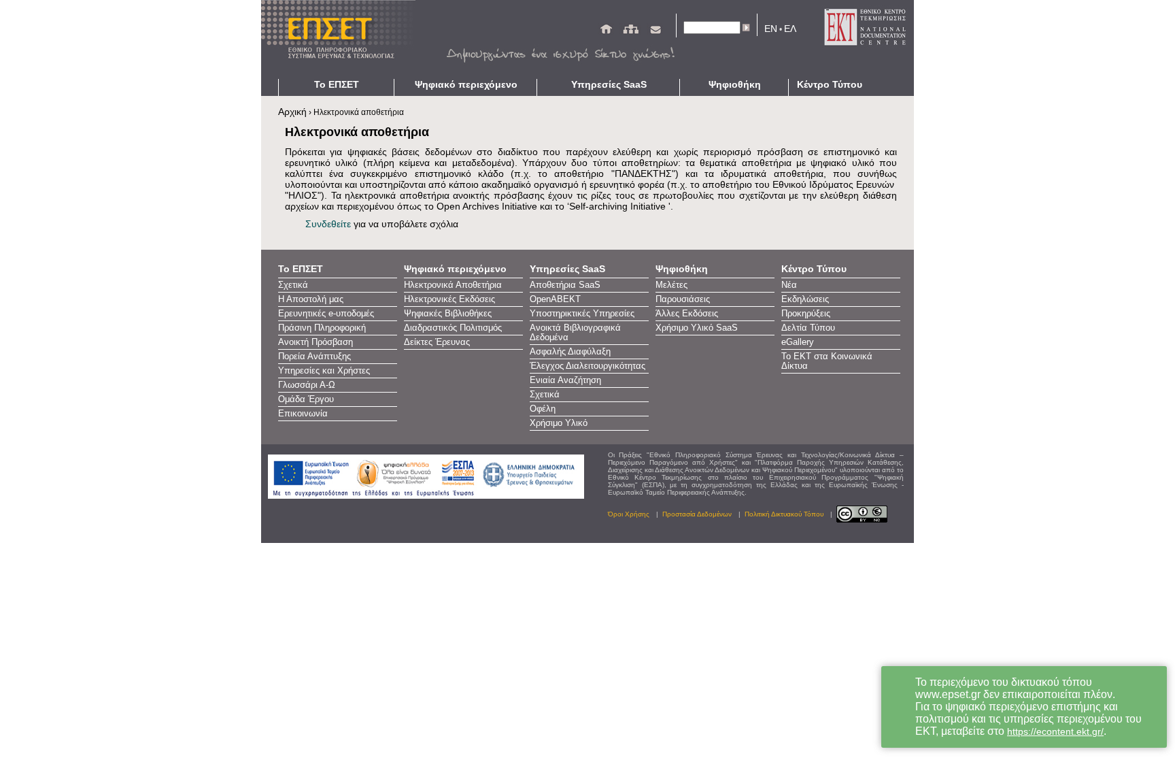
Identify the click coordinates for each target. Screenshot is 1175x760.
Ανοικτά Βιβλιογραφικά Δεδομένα (575, 332)
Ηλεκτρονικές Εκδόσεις (449, 299)
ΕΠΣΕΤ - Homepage (342, 39)
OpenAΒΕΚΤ (555, 299)
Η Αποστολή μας (310, 299)
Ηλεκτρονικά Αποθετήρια (453, 285)
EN (770, 28)
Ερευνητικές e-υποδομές (326, 313)
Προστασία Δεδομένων (697, 514)
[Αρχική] (606, 32)
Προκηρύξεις (805, 313)
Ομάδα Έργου (306, 399)
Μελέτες (671, 285)
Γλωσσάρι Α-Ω (306, 385)
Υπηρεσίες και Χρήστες (324, 371)
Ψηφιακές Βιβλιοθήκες (448, 313)
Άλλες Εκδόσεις (686, 313)
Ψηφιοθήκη (735, 84)
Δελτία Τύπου (808, 328)
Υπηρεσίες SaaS (609, 84)
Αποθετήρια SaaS (565, 285)
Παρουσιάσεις (682, 299)
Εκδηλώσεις (805, 299)
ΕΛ (790, 28)
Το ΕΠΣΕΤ (336, 84)
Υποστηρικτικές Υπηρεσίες (582, 313)
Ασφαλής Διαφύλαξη (570, 352)
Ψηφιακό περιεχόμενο (466, 84)
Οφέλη (543, 409)
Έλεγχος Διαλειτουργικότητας (587, 366)
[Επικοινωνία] (655, 32)
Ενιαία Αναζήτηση (565, 380)
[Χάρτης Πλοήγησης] (630, 32)
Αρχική (292, 111)
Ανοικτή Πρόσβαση (315, 342)
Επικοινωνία (303, 413)
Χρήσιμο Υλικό (559, 423)
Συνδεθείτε (328, 223)
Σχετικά (293, 285)
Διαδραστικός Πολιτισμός (453, 328)
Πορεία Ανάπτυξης (314, 356)
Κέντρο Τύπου (829, 84)
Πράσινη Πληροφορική (322, 328)
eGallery (797, 342)
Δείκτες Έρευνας (437, 342)
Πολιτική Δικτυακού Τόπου (784, 514)
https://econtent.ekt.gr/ (1055, 731)
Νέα (789, 285)
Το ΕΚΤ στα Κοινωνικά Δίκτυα (826, 361)
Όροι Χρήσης (628, 514)
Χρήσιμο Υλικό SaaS (696, 328)
